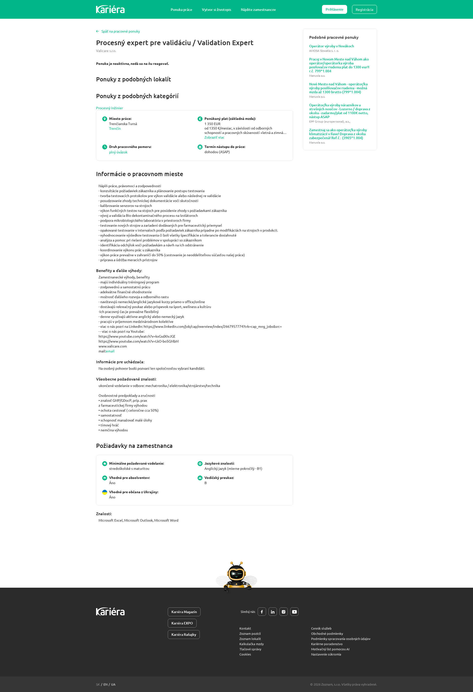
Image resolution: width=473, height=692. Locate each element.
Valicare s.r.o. (106, 50)
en (105, 684)
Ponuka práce (181, 9)
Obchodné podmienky (327, 633)
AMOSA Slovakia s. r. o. (324, 50)
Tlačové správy (250, 649)
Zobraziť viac (214, 137)
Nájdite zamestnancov (258, 9)
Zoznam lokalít (250, 639)
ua (113, 684)
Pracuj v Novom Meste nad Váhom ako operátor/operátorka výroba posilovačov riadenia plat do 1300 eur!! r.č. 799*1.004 (339, 65)
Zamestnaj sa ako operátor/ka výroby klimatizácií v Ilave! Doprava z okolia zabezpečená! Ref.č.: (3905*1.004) (338, 134)
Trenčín (115, 128)
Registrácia (364, 9)
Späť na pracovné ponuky (120, 31)
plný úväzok (118, 152)
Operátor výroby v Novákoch (331, 46)
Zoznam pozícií (250, 633)
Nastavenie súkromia (326, 654)
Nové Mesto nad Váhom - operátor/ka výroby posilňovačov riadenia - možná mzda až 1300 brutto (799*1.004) (338, 88)
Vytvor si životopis (216, 9)
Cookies (245, 654)
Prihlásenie (334, 9)
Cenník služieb (321, 628)
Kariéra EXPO (182, 623)
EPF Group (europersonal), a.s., (329, 121)
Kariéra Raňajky (183, 634)
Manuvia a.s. (317, 75)
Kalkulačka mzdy (251, 644)
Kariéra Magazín (184, 611)
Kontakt (245, 628)
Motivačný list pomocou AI (330, 649)
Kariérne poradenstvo (327, 644)
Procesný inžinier (109, 108)
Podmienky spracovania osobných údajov (341, 639)
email (110, 351)
